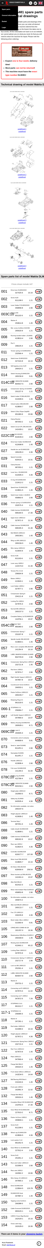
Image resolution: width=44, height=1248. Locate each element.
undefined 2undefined (22, 176)
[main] (22, 622)
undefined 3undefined (22, 221)
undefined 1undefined (22, 130)
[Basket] (35, 3)
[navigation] (2, 3)
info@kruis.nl (11, 1245)
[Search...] (30, 3)
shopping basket (34, 1234)
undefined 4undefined (22, 267)
